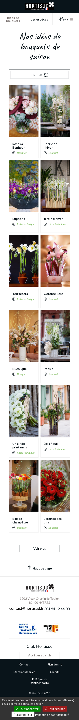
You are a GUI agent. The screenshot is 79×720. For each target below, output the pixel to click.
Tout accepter (28, 709)
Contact (24, 664)
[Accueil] (39, 9)
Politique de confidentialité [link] (52, 714)
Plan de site (54, 664)
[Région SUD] (50, 628)
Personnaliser (23, 714)
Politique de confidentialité (39, 681)
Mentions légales (24, 672)
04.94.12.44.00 (58, 609)
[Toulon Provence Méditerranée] (28, 628)
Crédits (55, 672)
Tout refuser (56, 709)
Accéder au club (39, 655)
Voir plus (39, 548)
